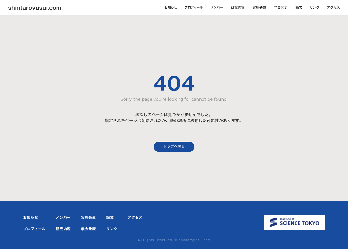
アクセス (333, 7)
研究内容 (238, 7)
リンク (314, 7)
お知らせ (170, 7)
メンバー (217, 7)
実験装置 (259, 7)
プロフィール (194, 7)
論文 (299, 7)
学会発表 (281, 7)
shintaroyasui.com (34, 7)
